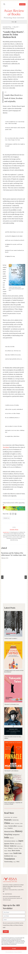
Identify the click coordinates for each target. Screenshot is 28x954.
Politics (20, 848)
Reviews (12, 28)
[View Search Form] (4, 4)
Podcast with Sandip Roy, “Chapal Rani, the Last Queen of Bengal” (13, 803)
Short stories (16, 850)
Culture (6, 826)
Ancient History (7, 817)
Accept (14, 948)
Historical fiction (9, 831)
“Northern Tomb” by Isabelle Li (10, 638)
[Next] (26, 577)
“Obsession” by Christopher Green (11, 704)
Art (11, 817)
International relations (9, 841)
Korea (12, 843)
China (7, 823)
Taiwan (15, 856)
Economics (20, 826)
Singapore (6, 853)
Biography (8, 820)
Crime (21, 823)
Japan (20, 841)
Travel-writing (8, 861)
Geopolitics (10, 828)
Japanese (7, 843)
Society (11, 853)
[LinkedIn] (15, 514)
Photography (16, 848)
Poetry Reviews (6, 28)
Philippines (10, 848)
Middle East (6, 518)
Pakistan (5, 848)
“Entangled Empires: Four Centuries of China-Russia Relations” (14, 671)
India (6, 837)
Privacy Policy (9, 925)
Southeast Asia (8, 856)
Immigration (16, 834)
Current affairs (12, 826)
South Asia (17, 853)
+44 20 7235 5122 (8, 894)
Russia (9, 850)
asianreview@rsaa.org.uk (14, 896)
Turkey (14, 861)
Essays (5, 828)
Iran (17, 841)
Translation (9, 858)
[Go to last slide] (2, 577)
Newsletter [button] (22, 4)
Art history (15, 817)
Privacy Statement (18, 951)
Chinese (12, 823)
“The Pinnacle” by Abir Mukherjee (11, 770)
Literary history (18, 843)
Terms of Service (19, 925)
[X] (10, 514)
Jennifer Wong (7, 27)
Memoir (6, 846)
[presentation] (13, 624)
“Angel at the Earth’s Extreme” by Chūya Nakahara (12, 737)
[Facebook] (13, 514)
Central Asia (15, 820)
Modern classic (20, 846)
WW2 (17, 861)
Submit (6, 931)
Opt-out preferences (10, 951)
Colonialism (17, 823)
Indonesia (12, 837)
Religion (5, 850)
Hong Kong (8, 834)
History (18, 831)
